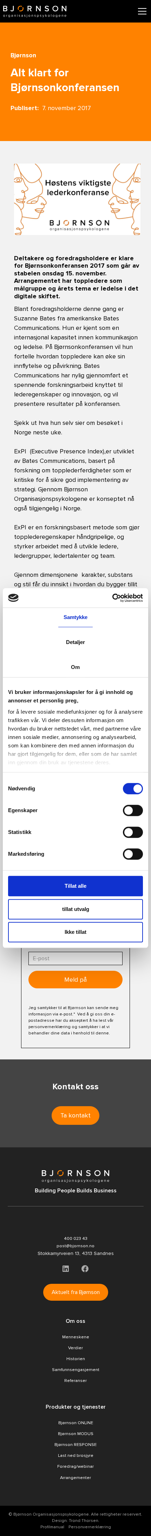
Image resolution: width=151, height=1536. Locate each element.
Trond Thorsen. (84, 1520)
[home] (34, 11)
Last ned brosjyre (75, 1455)
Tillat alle (75, 886)
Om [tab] (75, 667)
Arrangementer (75, 1477)
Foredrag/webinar (75, 1466)
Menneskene (75, 1337)
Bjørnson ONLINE (75, 1423)
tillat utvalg (75, 909)
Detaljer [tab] (75, 642)
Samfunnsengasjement (75, 1369)
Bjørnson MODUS (75, 1433)
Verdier (75, 1348)
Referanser (75, 1380)
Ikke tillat (75, 932)
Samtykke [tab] (76, 617)
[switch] (133, 810)
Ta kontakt (75, 1115)
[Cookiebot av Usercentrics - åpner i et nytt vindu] (112, 598)
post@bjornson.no (75, 1246)
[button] (141, 11)
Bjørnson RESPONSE (75, 1444)
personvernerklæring (49, 1027)
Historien (75, 1359)
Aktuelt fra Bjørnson (76, 1292)
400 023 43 (75, 1238)
